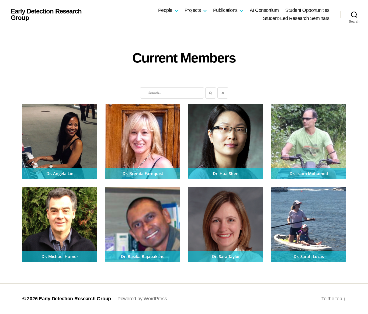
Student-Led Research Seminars (296, 18)
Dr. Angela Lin (60, 173)
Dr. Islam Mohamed (309, 173)
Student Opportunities (307, 10)
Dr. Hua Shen (226, 173)
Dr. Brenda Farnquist (143, 173)
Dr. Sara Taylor (226, 256)
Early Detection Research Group (46, 14)
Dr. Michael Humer (59, 256)
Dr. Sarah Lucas (309, 256)
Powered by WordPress (142, 298)
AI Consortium (264, 10)
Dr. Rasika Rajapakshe (143, 256)
